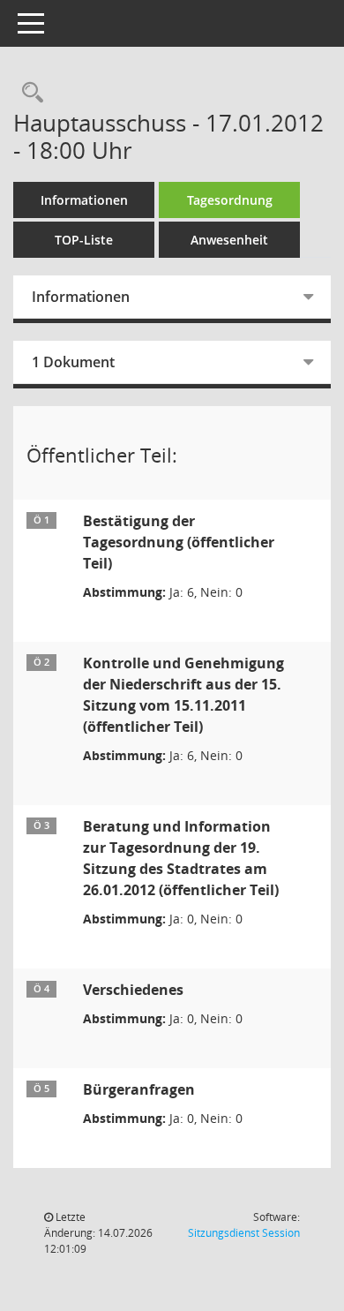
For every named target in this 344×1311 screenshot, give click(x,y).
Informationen (84, 200)
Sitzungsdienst (244, 1232)
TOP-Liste (84, 239)
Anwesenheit (229, 239)
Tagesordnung (230, 200)
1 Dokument (73, 362)
